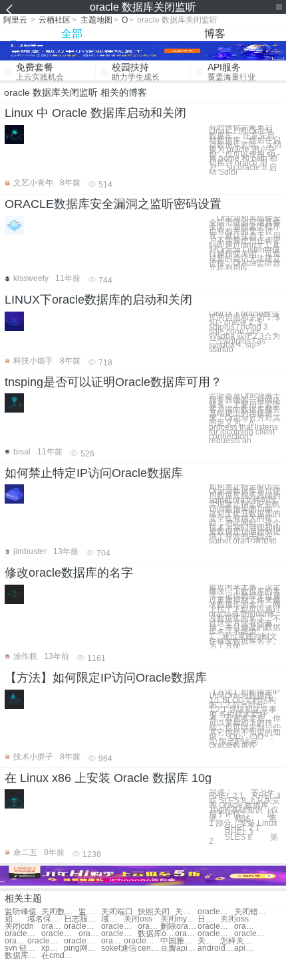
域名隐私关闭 (112, 919)
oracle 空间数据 (52, 926)
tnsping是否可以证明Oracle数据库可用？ (113, 382)
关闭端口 (117, 912)
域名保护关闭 (45, 919)
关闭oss (138, 919)
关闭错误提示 (252, 912)
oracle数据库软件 (216, 933)
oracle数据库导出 (59, 933)
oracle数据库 (216, 912)
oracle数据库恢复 (23, 933)
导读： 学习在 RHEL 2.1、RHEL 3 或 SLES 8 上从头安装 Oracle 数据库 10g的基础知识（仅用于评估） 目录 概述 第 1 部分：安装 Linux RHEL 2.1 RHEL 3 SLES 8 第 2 (245, 816)
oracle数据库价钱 (82, 941)
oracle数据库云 (112, 941)
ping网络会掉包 (82, 948)
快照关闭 (154, 912)
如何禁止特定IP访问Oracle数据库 (94, 473)
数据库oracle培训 (156, 933)
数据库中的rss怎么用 (23, 955)
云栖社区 (55, 20)
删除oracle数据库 (178, 926)
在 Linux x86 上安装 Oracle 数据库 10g (108, 778)
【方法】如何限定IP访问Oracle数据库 (106, 677)
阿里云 (15, 20)
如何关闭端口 (16, 919)
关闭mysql (178, 919)
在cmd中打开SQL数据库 (59, 955)
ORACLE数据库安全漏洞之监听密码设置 (113, 204)
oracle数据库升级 (149, 926)
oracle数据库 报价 (119, 926)
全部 (71, 33)
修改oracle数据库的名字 (69, 572)
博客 (214, 33)
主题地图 (96, 20)
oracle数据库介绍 (216, 926)
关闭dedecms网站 (209, 941)
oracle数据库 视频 (186, 933)
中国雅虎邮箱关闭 (178, 941)
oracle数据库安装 (119, 933)
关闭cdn (19, 926)
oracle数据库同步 (142, 941)
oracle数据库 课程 (252, 933)
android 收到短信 (216, 948)
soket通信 (118, 948)
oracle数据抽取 (82, 926)
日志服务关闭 (82, 919)
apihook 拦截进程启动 (245, 948)
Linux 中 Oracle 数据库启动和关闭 (95, 113)
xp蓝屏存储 (52, 948)
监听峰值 (21, 912)
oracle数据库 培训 (16, 941)
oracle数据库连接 (89, 933)
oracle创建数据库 (245, 926)
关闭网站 (186, 912)
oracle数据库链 (45, 941)
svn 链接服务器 (23, 948)
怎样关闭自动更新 (238, 941)
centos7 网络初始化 (149, 948)
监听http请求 (89, 912)
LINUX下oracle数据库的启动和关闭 (98, 299)
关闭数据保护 (59, 912)
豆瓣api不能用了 (178, 948)
